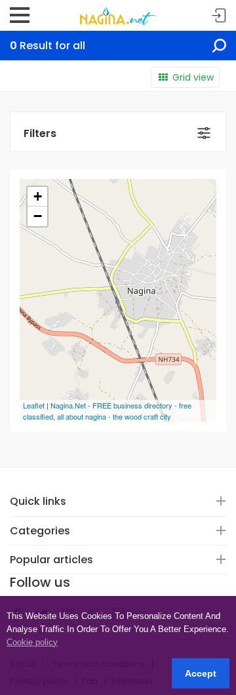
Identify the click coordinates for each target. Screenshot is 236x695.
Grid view (193, 77)
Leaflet (34, 405)
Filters (40, 133)
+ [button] (37, 196)
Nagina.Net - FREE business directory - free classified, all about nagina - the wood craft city (107, 411)
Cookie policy (32, 642)
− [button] (37, 216)
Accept (200, 673)
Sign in (219, 16)
